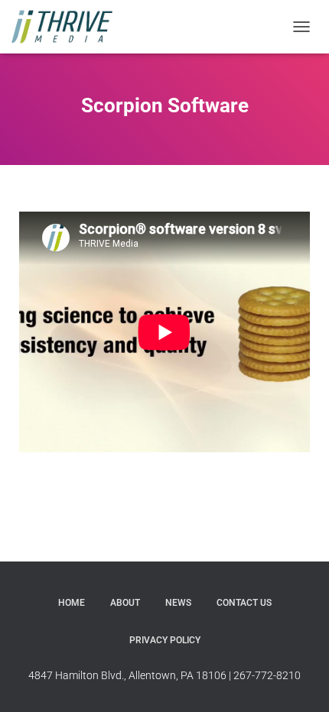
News (178, 602)
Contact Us (244, 602)
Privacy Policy (164, 640)
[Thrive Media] (67, 27)
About (125, 602)
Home (71, 602)
